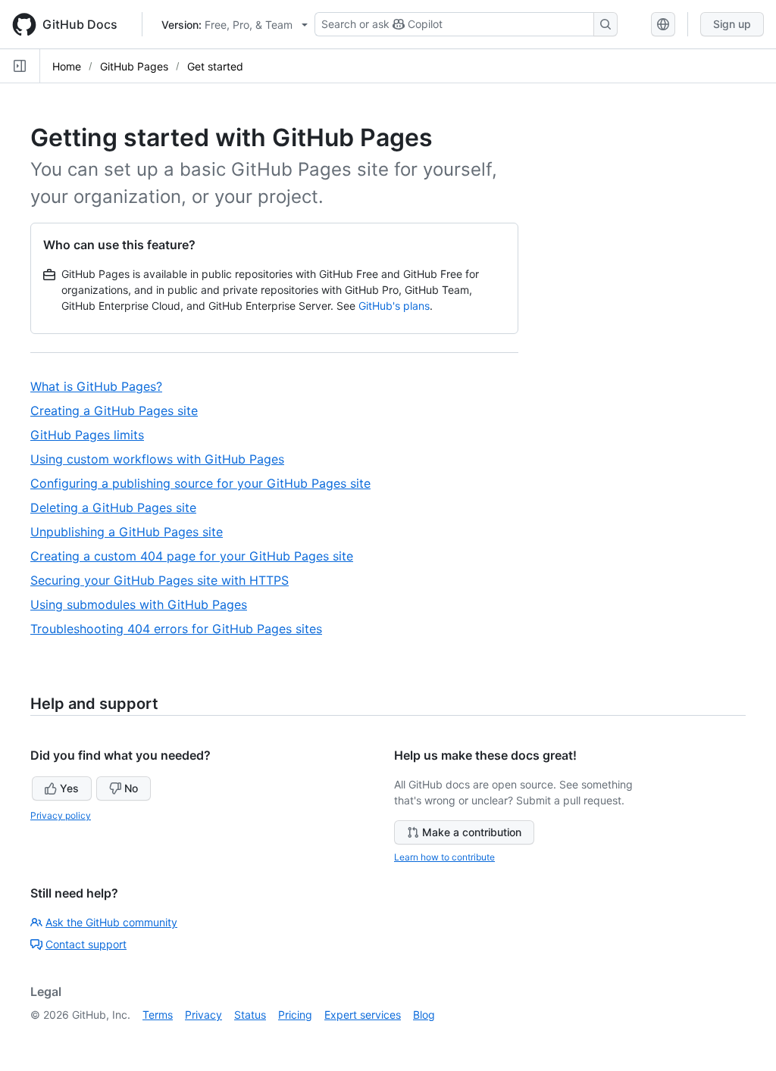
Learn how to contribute (444, 857)
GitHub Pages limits (92, 435)
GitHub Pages (134, 66)
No (131, 788)
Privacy (203, 1014)
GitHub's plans (394, 305)
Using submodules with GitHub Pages (144, 605)
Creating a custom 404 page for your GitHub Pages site (197, 556)
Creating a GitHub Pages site (119, 411)
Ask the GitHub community (111, 922)
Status (250, 1014)
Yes (69, 788)
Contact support (86, 944)
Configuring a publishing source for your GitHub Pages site (206, 483)
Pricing (295, 1014)
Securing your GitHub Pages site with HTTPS (165, 580)
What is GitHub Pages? (102, 386)
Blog (424, 1014)
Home (66, 66)
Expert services (362, 1014)
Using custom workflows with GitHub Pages (163, 459)
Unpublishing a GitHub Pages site (132, 532)
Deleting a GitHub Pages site (119, 508)
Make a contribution (471, 832)
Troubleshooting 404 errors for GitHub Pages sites (181, 629)
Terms (157, 1014)
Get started (215, 66)
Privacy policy (60, 815)
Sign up (732, 23)
